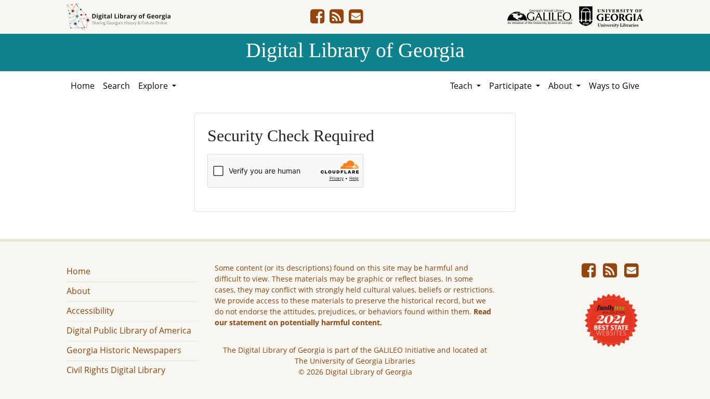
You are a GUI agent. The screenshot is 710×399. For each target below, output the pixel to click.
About (78, 291)
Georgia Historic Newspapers (124, 350)
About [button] (561, 85)
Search (116, 85)
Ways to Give (614, 85)
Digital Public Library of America (129, 330)
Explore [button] (154, 85)
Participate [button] (511, 85)
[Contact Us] (356, 19)
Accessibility (90, 310)
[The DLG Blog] (337, 19)
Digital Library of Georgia (355, 50)
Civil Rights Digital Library (116, 370)
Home (83, 85)
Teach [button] (462, 85)
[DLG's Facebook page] (317, 19)
